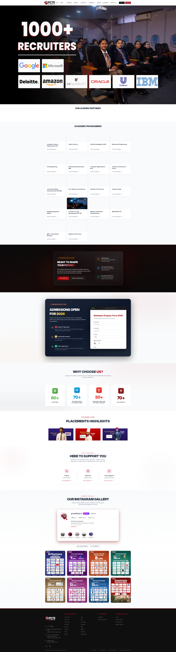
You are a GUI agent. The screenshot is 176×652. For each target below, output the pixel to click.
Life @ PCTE (83, 2)
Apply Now (62, 278)
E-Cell (117, 617)
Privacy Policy (102, 650)
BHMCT (66, 634)
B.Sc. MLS (67, 624)
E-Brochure (128, 2)
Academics (69, 2)
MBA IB (82, 629)
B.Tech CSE (67, 617)
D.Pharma (83, 631)
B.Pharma (83, 624)
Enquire (99, 2)
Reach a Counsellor (77, 278)
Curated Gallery (83, 546)
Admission (91, 2)
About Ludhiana (119, 619)
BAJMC (66, 629)
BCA (82, 617)
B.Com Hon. (83, 622)
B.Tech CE (67, 619)
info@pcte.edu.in (50, 640)
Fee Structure (94, 650)
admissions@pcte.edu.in (52, 642)
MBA (82, 626)
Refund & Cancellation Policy (125, 650)
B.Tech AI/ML (84, 634)
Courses (75, 2)
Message (93, 513)
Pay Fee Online (119, 622)
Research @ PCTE (120, 624)
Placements (105, 2)
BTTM (66, 631)
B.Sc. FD (66, 626)
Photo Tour (122, 2)
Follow (86, 513)
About (61, 2)
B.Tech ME (67, 622)
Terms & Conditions (112, 650)
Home (57, 2)
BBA (82, 619)
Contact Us (113, 2)
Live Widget (95, 546)
